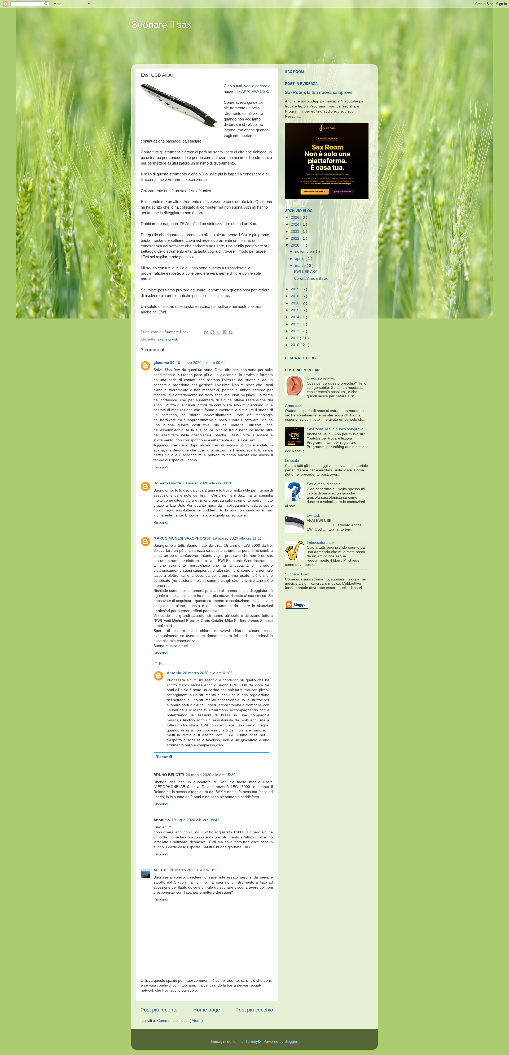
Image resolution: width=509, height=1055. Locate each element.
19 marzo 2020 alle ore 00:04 (201, 363)
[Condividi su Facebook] (224, 332)
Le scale (292, 461)
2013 (295, 324)
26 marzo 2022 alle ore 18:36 (195, 870)
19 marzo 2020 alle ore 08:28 (207, 483)
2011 (295, 338)
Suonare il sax (161, 24)
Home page (206, 1010)
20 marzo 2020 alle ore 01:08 (207, 673)
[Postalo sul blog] (212, 332)
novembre (304, 251)
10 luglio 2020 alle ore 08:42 (195, 820)
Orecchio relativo (321, 378)
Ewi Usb (313, 516)
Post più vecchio (254, 1010)
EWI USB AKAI (306, 272)
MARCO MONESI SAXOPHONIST (182, 538)
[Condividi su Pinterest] (230, 332)
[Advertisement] (233, 51)
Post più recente (159, 1010)
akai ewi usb (167, 339)
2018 (295, 296)
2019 (295, 289)
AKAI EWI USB (254, 91)
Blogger (290, 1042)
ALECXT (160, 870)
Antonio (174, 673)
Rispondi (160, 467)
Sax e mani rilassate (324, 484)
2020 (295, 245)
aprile (300, 259)
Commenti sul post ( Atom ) (180, 1021)
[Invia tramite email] (206, 332)
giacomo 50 (163, 363)
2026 (295, 217)
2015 (295, 310)
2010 (295, 345)
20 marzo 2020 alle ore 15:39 (210, 775)
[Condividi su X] (218, 332)
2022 (295, 238)
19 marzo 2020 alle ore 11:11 (237, 538)
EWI (185, 224)
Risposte (166, 664)
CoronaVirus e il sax (311, 279)
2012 (295, 331)
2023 (295, 232)
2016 (295, 303)
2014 (295, 317)
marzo (301, 266)
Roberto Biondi (167, 483)
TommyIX (253, 1042)
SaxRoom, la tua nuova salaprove (319, 92)
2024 (295, 224)
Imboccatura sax (321, 543)
